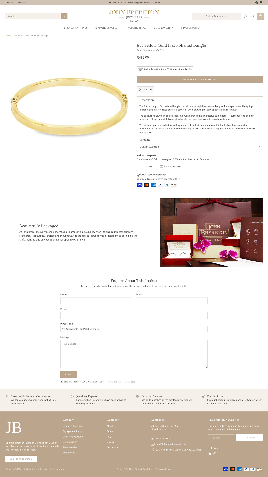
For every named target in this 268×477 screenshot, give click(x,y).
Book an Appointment (216, 16)
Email (139, 294)
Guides (110, 442)
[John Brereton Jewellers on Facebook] (256, 3)
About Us (111, 426)
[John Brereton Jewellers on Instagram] (261, 3)
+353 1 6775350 (164, 438)
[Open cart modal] (260, 16)
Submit (69, 374)
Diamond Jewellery (72, 426)
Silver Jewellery (70, 447)
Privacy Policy (108, 382)
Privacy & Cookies (125, 469)
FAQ (109, 436)
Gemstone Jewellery (73, 436)
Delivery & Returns (164, 469)
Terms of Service (124, 382)
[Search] (64, 16)
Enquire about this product (200, 79)
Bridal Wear (69, 452)
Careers (110, 431)
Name (63, 294)
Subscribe (249, 437)
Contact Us (112, 447)
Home (8, 36)
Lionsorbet (61, 469)
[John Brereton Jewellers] (134, 16)
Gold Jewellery (70, 442)
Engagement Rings (72, 431)
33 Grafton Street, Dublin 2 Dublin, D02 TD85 (178, 449)
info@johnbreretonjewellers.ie (171, 444)
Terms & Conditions (144, 469)
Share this (147, 89)
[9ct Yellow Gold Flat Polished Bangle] (68, 105)
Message (64, 337)
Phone (63, 309)
